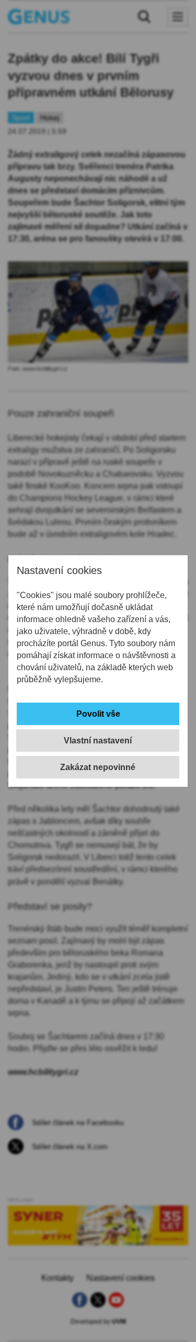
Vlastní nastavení (98, 740)
